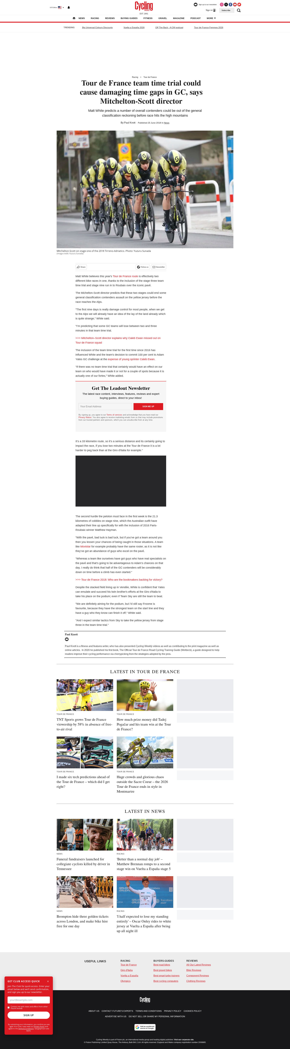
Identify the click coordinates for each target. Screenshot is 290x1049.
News (82, 18)
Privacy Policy (39, 1026)
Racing (95, 18)
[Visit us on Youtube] (235, 4)
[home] (74, 18)
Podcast (195, 18)
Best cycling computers (165, 981)
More (210, 18)
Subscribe (226, 10)
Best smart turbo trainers (166, 975)
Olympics (125, 981)
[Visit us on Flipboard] (239, 4)
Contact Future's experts (117, 1011)
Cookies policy (192, 1011)
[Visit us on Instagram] (222, 4)
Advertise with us (115, 1016)
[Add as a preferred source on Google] (145, 1027)
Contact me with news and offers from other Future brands (29, 1007)
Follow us (144, 267)
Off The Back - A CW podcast (169, 27)
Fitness (147, 18)
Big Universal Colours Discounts (97, 27)
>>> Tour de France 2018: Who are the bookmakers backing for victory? (119, 579)
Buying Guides (129, 18)
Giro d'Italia (127, 970)
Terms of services (114, 415)
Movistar (85, 546)
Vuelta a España (129, 975)
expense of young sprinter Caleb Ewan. (131, 359)
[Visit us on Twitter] (226, 4)
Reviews (110, 18)
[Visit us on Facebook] (230, 4)
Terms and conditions (148, 1011)
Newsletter (160, 267)
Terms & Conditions (26, 1028)
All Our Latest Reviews (198, 964)
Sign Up (29, 1015)
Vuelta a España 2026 (134, 27)
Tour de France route (125, 276)
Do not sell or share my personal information (157, 1016)
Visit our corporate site (184, 1040)
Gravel (162, 18)
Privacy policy (172, 1011)
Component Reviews (197, 975)
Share (83, 267)
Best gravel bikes (162, 970)
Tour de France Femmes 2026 (208, 27)
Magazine (178, 18)
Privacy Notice (85, 417)
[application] (121, 481)
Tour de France (150, 77)
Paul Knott (129, 122)
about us (94, 1011)
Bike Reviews (193, 970)
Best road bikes (161, 964)
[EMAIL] (67, 639)
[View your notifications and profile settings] (69, 8)
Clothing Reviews (195, 981)
